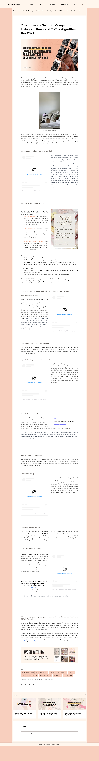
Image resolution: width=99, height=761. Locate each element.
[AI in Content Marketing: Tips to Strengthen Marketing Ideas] (74, 704)
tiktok (23, 675)
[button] (83, 4)
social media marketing (45, 675)
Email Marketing (40, 11)
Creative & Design (71, 11)
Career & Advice (59, 11)
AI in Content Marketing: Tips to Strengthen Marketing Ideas (73, 714)
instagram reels (57, 675)
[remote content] (34, 174)
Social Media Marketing (27, 11)
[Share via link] (33, 684)
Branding (49, 11)
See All (84, 695)
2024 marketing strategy (28, 672)
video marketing (68, 675)
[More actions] (77, 21)
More (80, 11)
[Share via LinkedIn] (29, 684)
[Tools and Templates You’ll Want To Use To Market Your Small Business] (49, 704)
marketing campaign (32, 675)
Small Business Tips (38, 679)
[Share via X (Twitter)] (25, 684)
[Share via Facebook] (21, 684)
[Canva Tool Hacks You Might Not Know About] (24, 704)
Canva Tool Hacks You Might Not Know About (24, 714)
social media (53, 672)
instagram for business (41, 672)
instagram (71, 672)
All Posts (15, 11)
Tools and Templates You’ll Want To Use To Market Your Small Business (49, 714)
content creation (62, 672)
